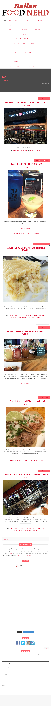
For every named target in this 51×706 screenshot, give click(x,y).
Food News (11, 29)
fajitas (38, 232)
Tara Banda (25, 404)
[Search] (46, 20)
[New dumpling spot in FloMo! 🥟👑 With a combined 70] (30, 584)
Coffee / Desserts (17, 48)
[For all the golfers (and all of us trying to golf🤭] (20, 602)
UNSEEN (25, 478)
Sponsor (18, 66)
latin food (25, 150)
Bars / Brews (16, 43)
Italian (15, 52)
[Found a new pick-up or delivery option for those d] (30, 602)
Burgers (32, 43)
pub (27, 530)
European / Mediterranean (30, 48)
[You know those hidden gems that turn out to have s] (20, 627)
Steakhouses (16, 61)
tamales (38, 317)
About (16, 20)
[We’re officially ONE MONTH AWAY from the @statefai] (30, 578)
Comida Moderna (25, 315)
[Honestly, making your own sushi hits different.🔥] (20, 578)
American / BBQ (17, 38)
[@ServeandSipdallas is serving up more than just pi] (20, 614)
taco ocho (38, 150)
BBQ (27, 528)
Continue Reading (25, 228)
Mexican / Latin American (25, 52)
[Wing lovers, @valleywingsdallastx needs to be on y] (20, 572)
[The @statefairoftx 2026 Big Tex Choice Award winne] (20, 596)
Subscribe (11, 66)
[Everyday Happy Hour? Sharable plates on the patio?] (20, 620)
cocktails (25, 460)
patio (31, 233)
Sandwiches (16, 57)
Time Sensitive (46, 244)
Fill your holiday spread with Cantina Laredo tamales (25, 248)
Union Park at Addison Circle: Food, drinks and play (25, 474)
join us (11, 553)
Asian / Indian (27, 38)
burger (33, 528)
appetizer (22, 528)
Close (46, 648)
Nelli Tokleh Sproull (26, 105)
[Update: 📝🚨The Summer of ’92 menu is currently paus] (20, 584)
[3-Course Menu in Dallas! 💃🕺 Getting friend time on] (20, 590)
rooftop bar (36, 233)
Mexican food (32, 150)
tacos (42, 460)
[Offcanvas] (4, 20)
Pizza (36, 52)
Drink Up (19, 25)
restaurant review (33, 530)
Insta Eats (25, 34)
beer (30, 528)
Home (10, 20)
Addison (11, 315)
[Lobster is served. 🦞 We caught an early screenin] (30, 614)
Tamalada (33, 317)
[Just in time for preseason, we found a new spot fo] (30, 608)
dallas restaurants (17, 150)
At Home (40, 20)
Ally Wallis (26, 167)
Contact (27, 20)
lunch (17, 530)
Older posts (6, 539)
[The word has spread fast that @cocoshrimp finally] (30, 627)
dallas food (14, 232)
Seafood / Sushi (26, 57)
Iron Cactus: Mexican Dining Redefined (25, 164)
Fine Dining (37, 29)
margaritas (19, 233)
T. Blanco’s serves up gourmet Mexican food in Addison (25, 332)
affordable (17, 528)
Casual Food (11, 25)
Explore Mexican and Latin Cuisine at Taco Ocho (25, 102)
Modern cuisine (26, 317)
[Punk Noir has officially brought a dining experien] (20, 608)
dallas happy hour (22, 232)
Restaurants (31, 66)
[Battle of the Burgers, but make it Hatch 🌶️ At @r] (30, 596)
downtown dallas (32, 232)
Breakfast (25, 43)
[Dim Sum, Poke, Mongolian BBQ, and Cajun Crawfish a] (30, 572)
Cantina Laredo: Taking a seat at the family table (25, 400)
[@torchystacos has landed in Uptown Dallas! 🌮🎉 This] (30, 620)
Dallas (32, 315)
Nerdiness (24, 29)
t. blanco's (36, 387)
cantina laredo (17, 315)
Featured (31, 460)
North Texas (30, 387)
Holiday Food (37, 315)
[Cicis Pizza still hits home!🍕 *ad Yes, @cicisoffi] (30, 590)
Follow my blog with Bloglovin (25, 555)
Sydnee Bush (25, 253)
